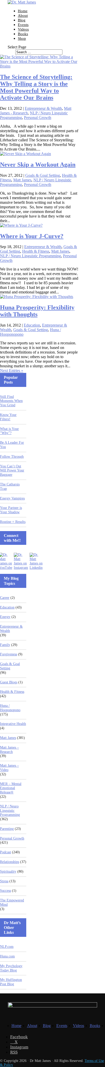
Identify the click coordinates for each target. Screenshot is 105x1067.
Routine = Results (12, 522)
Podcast (5, 852)
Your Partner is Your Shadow (11, 510)
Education (32, 325)
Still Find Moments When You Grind (11, 401)
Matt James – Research (9, 750)
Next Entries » (11, 370)
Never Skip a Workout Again (37, 164)
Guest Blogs (8, 682)
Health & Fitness (35, 251)
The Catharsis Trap (10, 486)
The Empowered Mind (12, 902)
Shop (22, 38)
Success (5, 891)
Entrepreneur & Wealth (43, 108)
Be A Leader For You (12, 445)
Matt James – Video (9, 768)
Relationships (9, 862)
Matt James (22, 180)
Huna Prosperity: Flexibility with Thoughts (37, 311)
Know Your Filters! (8, 417)
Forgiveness (8, 654)
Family (5, 645)
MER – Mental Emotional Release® (10, 788)
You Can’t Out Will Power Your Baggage (12, 470)
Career (4, 598)
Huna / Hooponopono (10, 708)
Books (23, 34)
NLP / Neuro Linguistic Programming (30, 256)
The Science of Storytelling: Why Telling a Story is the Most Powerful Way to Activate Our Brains (36, 87)
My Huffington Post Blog (11, 982)
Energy (5, 617)
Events (23, 25)
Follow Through (12, 456)
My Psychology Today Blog (11, 968)
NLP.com (7, 947)
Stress (4, 881)
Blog (21, 20)
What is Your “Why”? (9, 431)
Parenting (7, 829)
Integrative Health (13, 724)
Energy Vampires (12, 498)
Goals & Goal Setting (42, 175)
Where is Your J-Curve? (31, 236)
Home (23, 11)
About (23, 15)
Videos (23, 29)
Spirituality (8, 871)
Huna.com (7, 956)
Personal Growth (37, 117)
